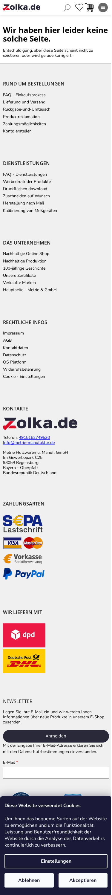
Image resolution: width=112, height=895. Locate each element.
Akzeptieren (82, 880)
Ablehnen (29, 880)
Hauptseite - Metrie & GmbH (30, 290)
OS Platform (15, 362)
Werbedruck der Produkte (27, 181)
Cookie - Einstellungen (24, 376)
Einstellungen (56, 861)
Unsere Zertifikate (19, 275)
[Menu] (103, 7)
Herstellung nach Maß (24, 203)
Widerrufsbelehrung (22, 369)
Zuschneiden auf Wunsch (26, 196)
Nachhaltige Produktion (25, 261)
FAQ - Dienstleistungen (25, 174)
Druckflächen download (25, 189)
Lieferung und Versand (24, 102)
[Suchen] (67, 7)
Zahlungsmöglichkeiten (24, 124)
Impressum (13, 333)
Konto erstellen (17, 131)
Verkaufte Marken (19, 282)
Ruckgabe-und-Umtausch (26, 109)
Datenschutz (14, 355)
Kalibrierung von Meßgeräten (30, 210)
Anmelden (56, 736)
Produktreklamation (21, 117)
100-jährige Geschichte (24, 268)
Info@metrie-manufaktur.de (29, 442)
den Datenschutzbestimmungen (39, 752)
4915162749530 (34, 437)
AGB (7, 340)
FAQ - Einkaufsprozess (24, 95)
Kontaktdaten (15, 348)
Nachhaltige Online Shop (26, 253)
